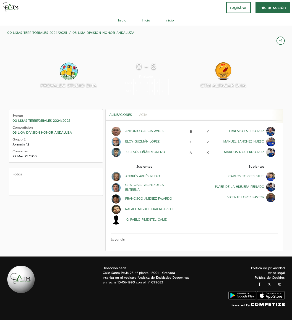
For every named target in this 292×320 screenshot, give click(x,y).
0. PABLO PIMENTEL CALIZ (146, 219)
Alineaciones (120, 114)
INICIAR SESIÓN (272, 7)
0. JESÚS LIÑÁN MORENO (145, 152)
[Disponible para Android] (242, 298)
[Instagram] (279, 284)
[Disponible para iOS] (271, 298)
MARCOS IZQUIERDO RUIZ (244, 152)
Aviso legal (276, 272)
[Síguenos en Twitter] (269, 284)
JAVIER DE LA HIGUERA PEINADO (239, 186)
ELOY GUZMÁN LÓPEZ (142, 141)
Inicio (122, 20)
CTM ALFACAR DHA (223, 85)
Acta (143, 114)
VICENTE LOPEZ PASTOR (245, 197)
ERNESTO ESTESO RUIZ (246, 131)
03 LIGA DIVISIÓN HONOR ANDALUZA (104, 33)
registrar (238, 7)
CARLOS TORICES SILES (246, 176)
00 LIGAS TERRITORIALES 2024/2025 (37, 33)
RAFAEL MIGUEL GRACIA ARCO (149, 209)
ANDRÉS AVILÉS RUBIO (142, 176)
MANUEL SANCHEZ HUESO (243, 141)
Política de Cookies (270, 277)
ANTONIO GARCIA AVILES (144, 131)
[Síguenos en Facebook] (259, 284)
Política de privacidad (268, 268)
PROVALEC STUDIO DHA (69, 85)
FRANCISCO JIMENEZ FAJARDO (148, 198)
